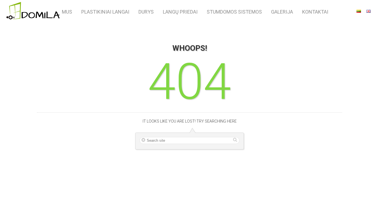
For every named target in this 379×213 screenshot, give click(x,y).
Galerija (282, 12)
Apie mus (61, 12)
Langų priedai (180, 12)
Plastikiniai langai (105, 12)
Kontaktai (315, 12)
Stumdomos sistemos (234, 12)
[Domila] (33, 11)
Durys (146, 12)
